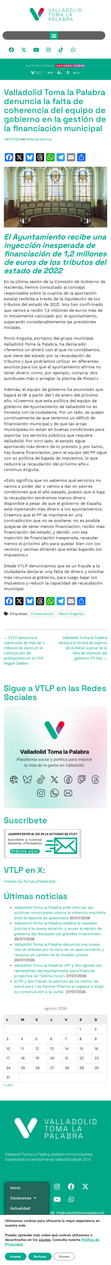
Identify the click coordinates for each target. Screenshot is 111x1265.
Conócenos (20, 1198)
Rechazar (40, 1256)
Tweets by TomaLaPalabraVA (30, 881)
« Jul (8, 1085)
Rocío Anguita (71, 614)
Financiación (42, 614)
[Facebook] (11, 50)
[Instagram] (48, 50)
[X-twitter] (24, 50)
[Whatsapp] (73, 50)
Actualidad (20, 1208)
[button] (54, 35)
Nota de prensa (39, 139)
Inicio (15, 1188)
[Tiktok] (61, 50)
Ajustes (64, 1256)
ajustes (45, 1240)
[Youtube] (36, 50)
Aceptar (15, 1256)
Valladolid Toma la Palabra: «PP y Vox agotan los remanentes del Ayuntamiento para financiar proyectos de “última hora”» (58, 970)
